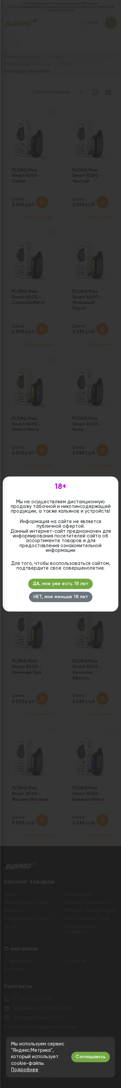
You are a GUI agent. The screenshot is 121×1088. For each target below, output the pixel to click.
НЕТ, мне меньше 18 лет (60, 596)
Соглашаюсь (91, 1056)
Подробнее (24, 1070)
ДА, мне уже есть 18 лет (60, 583)
